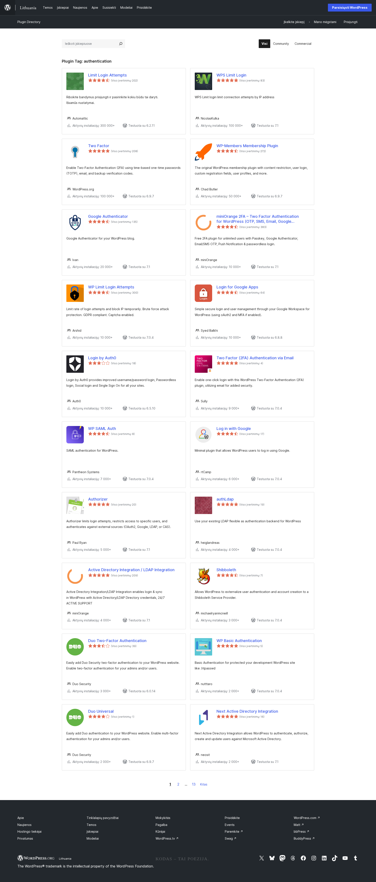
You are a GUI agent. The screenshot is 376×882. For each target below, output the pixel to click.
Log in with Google (234, 428)
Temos (91, 825)
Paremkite (234, 831)
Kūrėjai (160, 831)
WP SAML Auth (102, 428)
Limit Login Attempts (107, 75)
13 (194, 784)
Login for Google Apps (237, 287)
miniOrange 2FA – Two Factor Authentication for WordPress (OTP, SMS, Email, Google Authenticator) (258, 219)
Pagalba (161, 825)
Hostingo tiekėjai (29, 831)
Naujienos (24, 825)
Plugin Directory (28, 22)
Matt (299, 825)
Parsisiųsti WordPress (350, 7)
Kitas (203, 784)
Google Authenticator (108, 216)
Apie (20, 818)
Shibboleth (226, 569)
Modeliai (93, 838)
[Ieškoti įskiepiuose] (120, 43)
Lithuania (65, 858)
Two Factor (98, 145)
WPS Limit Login (231, 75)
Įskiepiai (92, 831)
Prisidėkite (232, 818)
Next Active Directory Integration (247, 711)
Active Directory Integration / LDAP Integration (131, 569)
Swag (231, 838)
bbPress (301, 831)
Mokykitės (163, 818)
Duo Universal (101, 711)
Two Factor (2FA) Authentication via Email (255, 358)
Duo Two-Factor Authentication (117, 640)
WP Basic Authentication (239, 640)
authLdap (225, 499)
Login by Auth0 (102, 358)
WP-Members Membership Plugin (247, 145)
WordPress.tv (167, 838)
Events (230, 825)
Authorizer (98, 499)
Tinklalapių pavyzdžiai (103, 818)
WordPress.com (307, 818)
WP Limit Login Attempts (111, 287)
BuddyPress (304, 838)
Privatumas (25, 838)
